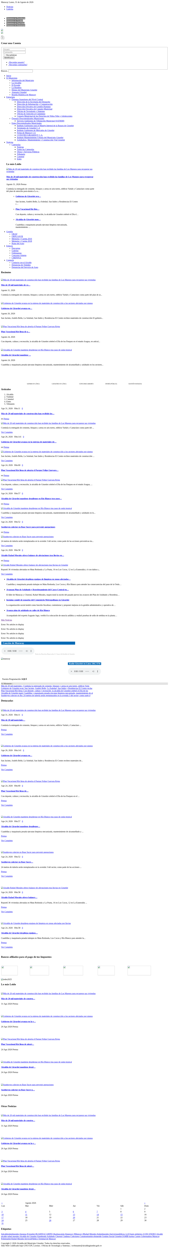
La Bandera (16, 87)
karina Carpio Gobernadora (140, 1236)
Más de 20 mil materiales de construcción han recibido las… (27, 413)
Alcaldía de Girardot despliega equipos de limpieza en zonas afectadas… (38, 579)
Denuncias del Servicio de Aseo (25, 267)
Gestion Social (108, 1236)
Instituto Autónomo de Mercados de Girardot (35, 130)
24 (2, 1220)
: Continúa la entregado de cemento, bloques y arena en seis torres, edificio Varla (45, 686)
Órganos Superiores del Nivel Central (27, 99)
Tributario (21, 154)
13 (74, 1214)
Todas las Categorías (25, 149)
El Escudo (16, 85)
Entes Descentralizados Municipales (27, 123)
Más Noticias (6, 620)
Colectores (75, 1236)
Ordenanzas (17, 253)
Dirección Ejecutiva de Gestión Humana (34, 106)
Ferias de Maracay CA (26, 133)
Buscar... (4, 71)
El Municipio (11, 78)
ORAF (14, 234)
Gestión (9, 231)
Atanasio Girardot (19, 92)
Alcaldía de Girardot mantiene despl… (18, 1067)
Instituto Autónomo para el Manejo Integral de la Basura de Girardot (45, 125)
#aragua (23, 1234)
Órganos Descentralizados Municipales (28, 118)
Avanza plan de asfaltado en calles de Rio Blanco (28, 610)
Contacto (10, 260)
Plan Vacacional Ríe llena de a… (15, 332)
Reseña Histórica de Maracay (24, 95)
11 (26, 1214)
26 (50, 1220)
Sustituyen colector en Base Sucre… (17, 862)
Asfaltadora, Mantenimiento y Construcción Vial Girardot (41, 140)
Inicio (8, 76)
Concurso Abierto (19, 255)
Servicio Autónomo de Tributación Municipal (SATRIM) (40, 121)
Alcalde (159, 1234)
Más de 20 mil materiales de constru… (18, 999)
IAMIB (125, 1236)
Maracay (156, 1236)
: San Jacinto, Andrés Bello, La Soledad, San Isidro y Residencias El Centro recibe (46, 688)
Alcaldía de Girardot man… (28, 219)
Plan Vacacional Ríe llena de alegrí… (17, 1044)
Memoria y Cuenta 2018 (22, 241)
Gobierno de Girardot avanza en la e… (18, 1021)
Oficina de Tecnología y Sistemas (31, 111)
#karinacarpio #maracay (63, 1234)
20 (74, 1217)
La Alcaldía (16, 83)
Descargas (16, 248)
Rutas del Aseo (18, 243)
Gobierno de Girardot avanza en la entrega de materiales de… (29, 442)
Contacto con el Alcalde (22, 262)
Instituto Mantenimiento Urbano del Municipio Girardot (40, 137)
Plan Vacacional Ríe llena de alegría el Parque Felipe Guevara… (29, 470)
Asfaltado (51, 1236)
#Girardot (31, 1234)
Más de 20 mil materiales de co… (15, 285)
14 (98, 1214)
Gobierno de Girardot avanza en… (16, 308)
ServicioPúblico (31, 1239)
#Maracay (78, 1234)
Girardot (118, 1236)
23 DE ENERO (149, 1234)
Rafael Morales (18, 1239)
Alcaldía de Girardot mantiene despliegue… (20, 826)
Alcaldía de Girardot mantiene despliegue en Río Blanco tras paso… (31, 498)
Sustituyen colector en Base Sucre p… (18, 1090)
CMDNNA (16, 258)
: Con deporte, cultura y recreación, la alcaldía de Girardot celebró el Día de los (44, 691)
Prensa (6, 419)
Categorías (16, 145)
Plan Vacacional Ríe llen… (27, 209)
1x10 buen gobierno (134, 1234)
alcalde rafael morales (10, 1236)
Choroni (59, 1236)
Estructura (10, 97)
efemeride (97, 1236)
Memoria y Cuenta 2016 (22, 239)
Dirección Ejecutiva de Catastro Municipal (34, 109)
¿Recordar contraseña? (17, 65)
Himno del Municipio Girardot (24, 90)
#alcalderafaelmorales (10, 1234)
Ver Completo (7, 432)
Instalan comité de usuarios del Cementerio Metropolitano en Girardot (37, 600)
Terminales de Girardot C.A (28, 128)
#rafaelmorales (103, 1234)
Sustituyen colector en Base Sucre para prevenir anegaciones (28, 527)
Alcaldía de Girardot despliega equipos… (19, 933)
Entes (19, 159)
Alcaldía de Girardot (28, 1236)
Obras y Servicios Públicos (28, 152)
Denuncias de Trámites (21, 265)
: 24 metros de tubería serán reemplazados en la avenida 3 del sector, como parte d (45, 695)
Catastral (20, 156)
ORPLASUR (17, 236)
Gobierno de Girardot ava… (28, 196)
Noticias (9, 7)
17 (2, 1217)
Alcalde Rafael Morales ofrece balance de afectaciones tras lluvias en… (32, 555)
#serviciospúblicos (117, 1234)
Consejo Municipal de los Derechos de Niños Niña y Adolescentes (44, 116)
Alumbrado (42, 1236)
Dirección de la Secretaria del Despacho (33, 102)
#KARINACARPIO (44, 1234)
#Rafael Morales (90, 1234)
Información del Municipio (23, 80)
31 (2, 1223)
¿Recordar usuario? (16, 62)
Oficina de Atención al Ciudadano (31, 114)
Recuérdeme (11, 55)
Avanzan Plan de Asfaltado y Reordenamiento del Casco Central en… (37, 589)
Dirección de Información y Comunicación (35, 104)
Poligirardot (6, 1239)
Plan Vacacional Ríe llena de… (15, 791)
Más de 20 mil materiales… (13, 720)
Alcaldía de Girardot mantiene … (16, 355)
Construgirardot (86, 1236)
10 (2, 1214)
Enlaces (9, 246)
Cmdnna (66, 1236)
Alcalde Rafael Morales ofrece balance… (19, 897)
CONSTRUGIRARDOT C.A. (30, 135)
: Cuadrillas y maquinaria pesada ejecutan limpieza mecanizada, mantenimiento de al (47, 693)
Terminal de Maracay (47, 1239)
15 (121, 1214)
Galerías (9, 9)
